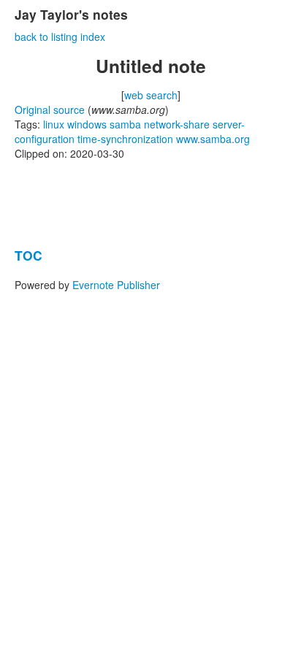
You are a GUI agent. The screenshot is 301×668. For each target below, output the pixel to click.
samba (125, 124)
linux (53, 124)
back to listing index (60, 36)
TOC (28, 255)
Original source (50, 109)
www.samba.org (213, 138)
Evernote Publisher (116, 284)
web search (151, 95)
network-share (177, 124)
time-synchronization (125, 138)
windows (87, 124)
